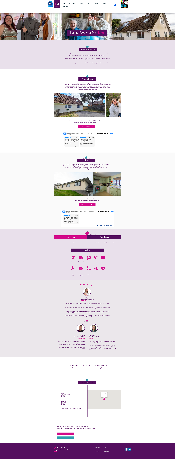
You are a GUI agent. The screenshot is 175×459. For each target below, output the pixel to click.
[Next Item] (118, 105)
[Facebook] (126, 449)
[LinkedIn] (129, 449)
